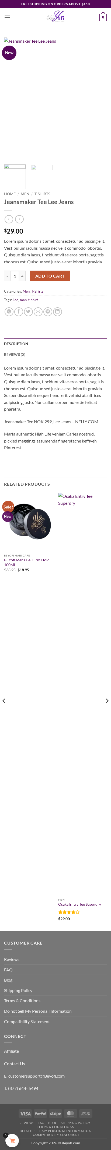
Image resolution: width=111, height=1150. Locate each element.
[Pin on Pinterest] (47, 311)
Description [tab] (16, 344)
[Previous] (13, 99)
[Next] (98, 99)
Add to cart (50, 276)
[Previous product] (19, 219)
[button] (7, 17)
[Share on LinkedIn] (57, 311)
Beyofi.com (71, 1143)
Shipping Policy (18, 990)
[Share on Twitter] (28, 311)
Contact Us (14, 1063)
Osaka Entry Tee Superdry (79, 904)
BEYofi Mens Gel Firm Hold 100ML (27, 562)
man (23, 300)
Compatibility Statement (27, 1021)
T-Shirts (42, 194)
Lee (15, 300)
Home (10, 194)
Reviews (11, 959)
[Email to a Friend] (38, 311)
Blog (8, 979)
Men (25, 194)
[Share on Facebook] (18, 311)
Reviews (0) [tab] (14, 354)
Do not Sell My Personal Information (38, 1010)
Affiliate (11, 1050)
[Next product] (9, 219)
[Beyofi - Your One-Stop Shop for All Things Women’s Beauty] (55, 17)
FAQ (8, 969)
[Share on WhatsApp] (9, 311)
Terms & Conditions (22, 1000)
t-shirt (33, 300)
